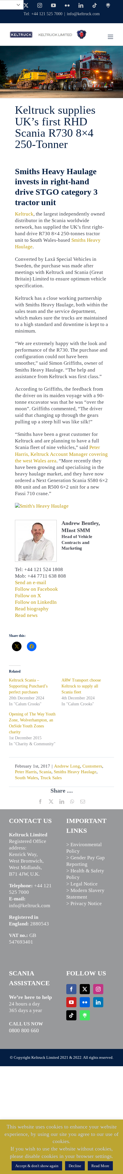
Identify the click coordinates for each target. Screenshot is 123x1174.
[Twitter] (85, 989)
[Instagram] (98, 989)
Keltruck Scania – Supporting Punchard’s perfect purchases (28, 686)
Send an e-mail (30, 582)
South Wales (26, 777)
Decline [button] (75, 1166)
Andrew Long (67, 766)
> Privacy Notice (84, 903)
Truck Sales (51, 777)
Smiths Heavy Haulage (75, 771)
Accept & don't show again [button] (37, 1166)
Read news (26, 615)
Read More (100, 1166)
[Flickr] (85, 1002)
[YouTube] (71, 1002)
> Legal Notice (82, 884)
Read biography (32, 609)
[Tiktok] (71, 1015)
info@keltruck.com (83, 14)
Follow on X (28, 595)
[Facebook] (71, 989)
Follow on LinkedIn (36, 602)
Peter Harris (26, 771)
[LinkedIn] (98, 1002)
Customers (92, 766)
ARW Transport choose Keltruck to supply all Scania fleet (81, 686)
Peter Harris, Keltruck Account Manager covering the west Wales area (61, 454)
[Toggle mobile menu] (111, 37)
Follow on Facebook (36, 589)
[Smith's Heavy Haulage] (42, 506)
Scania (45, 771)
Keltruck (24, 214)
